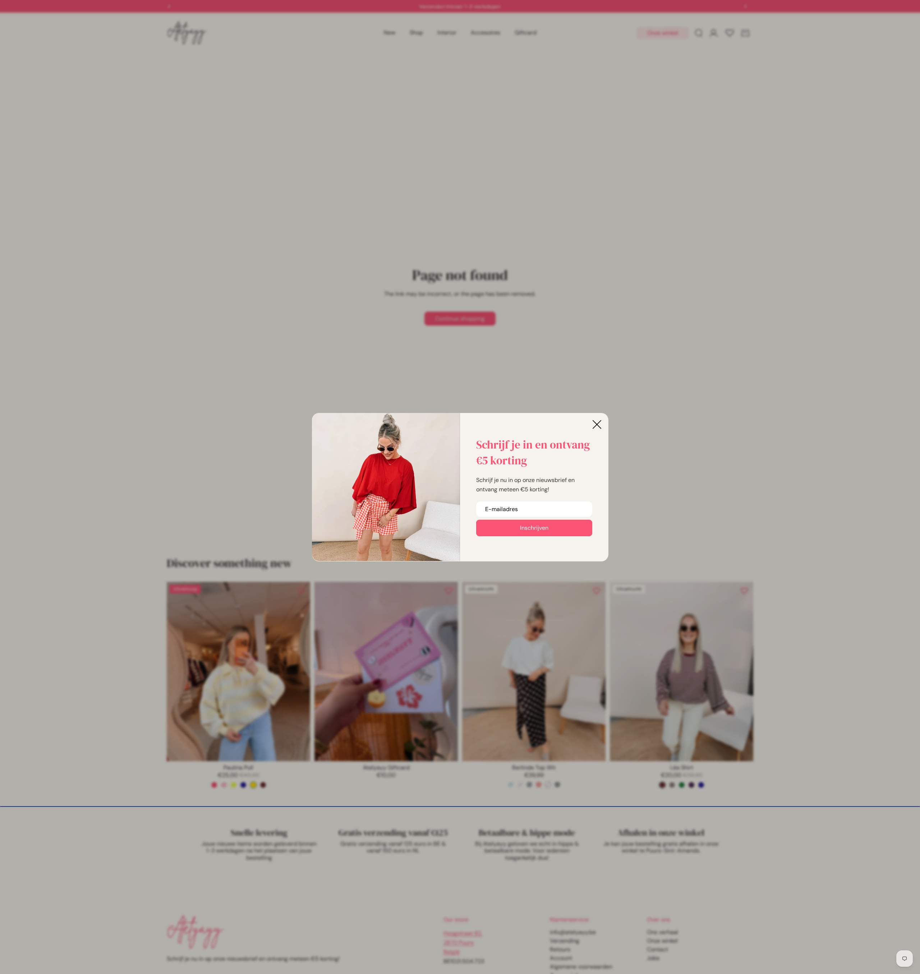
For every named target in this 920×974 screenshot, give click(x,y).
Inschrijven (534, 528)
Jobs (653, 958)
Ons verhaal (662, 932)
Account (561, 958)
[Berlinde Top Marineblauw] (529, 784)
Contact (657, 949)
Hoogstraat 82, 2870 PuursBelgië (462, 942)
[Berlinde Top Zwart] (557, 784)
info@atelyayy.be (573, 932)
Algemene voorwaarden (581, 966)
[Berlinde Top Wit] (548, 784)
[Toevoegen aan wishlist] (301, 591)
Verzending (564, 941)
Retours (560, 949)
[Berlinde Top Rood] (539, 784)
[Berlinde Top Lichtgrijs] (520, 784)
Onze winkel (662, 33)
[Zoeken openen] (699, 33)
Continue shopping (460, 318)
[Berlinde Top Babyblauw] (511, 784)
